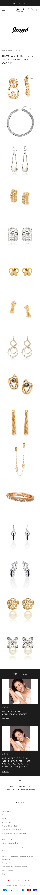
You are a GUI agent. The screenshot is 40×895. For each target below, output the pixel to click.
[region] (20, 789)
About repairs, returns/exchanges (13, 847)
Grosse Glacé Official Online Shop (13, 830)
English (28, 880)
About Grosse (6, 811)
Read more (5, 718)
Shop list (5, 815)
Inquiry (4, 874)
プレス (18, 51)
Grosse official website (9, 826)
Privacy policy (6, 863)
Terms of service (7, 870)
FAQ (3, 850)
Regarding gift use (8, 839)
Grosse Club (6, 822)
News (4, 818)
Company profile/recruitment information (15, 866)
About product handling (10, 843)
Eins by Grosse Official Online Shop (14, 833)
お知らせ (5, 707)
